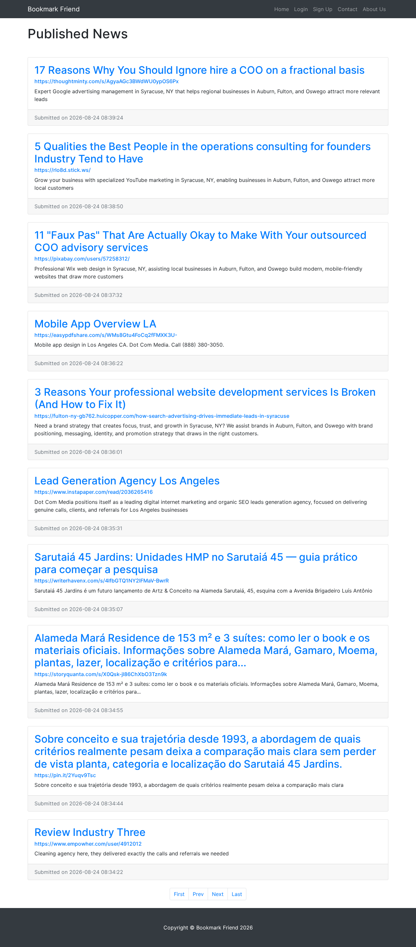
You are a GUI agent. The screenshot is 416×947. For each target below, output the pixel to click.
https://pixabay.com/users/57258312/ (82, 258)
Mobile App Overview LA (95, 323)
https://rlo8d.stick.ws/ (62, 170)
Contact (348, 9)
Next (218, 894)
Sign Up (322, 9)
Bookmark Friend (54, 9)
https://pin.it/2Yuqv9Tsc (65, 775)
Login (301, 9)
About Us (374, 9)
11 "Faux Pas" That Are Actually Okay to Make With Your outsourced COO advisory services (200, 241)
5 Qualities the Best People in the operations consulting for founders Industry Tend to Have (202, 152)
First (179, 894)
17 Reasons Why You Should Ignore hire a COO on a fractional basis (199, 70)
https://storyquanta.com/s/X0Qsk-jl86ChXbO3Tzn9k (100, 674)
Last (237, 894)
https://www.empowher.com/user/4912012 (88, 843)
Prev (198, 894)
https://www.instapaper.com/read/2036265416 (93, 492)
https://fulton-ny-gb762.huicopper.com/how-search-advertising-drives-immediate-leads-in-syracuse (161, 416)
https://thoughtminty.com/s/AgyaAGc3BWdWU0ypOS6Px (106, 81)
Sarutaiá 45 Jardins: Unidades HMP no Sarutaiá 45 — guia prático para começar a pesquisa (196, 563)
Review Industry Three (90, 832)
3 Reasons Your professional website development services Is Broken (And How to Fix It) (205, 398)
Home (281, 9)
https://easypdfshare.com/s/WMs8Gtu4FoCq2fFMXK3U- (105, 335)
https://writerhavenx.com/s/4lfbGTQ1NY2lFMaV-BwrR (101, 580)
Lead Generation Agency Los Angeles (127, 480)
